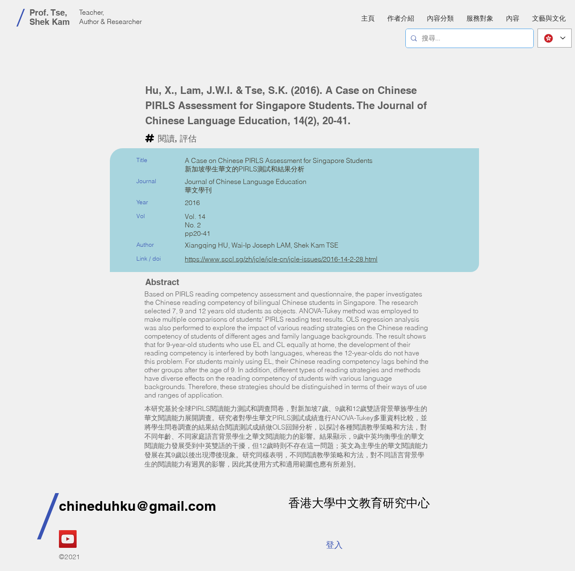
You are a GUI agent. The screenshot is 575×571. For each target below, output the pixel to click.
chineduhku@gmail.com (137, 506)
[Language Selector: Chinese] (555, 38)
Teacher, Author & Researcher (110, 17)
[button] (513, 18)
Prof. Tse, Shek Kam (49, 17)
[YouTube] (68, 539)
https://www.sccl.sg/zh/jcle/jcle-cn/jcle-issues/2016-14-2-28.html (281, 259)
